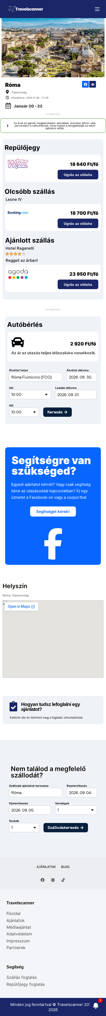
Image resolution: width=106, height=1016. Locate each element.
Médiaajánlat (18, 927)
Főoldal (13, 913)
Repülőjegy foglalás (25, 984)
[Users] (92, 84)
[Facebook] (85, 84)
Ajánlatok (46, 867)
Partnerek (15, 947)
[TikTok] (63, 880)
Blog (65, 867)
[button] (53, 125)
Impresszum (18, 940)
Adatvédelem (19, 933)
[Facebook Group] (53, 880)
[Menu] (97, 9)
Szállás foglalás (21, 977)
